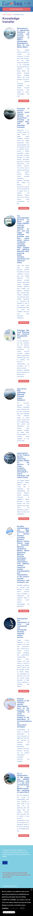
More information (24, 101)
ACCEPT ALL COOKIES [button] (8, 912)
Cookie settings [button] (14, 908)
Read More (5, 908)
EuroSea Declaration (16, 9)
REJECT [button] (22, 908)
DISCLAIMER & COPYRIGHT (9, 886)
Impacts (9, 14)
